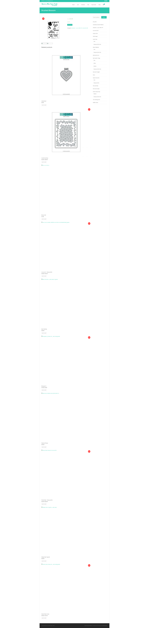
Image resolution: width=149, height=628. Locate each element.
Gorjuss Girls (95, 33)
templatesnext (104, 625)
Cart (78, 4)
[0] (103, 4)
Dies (94, 41)
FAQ (88, 4)
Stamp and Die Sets (97, 44)
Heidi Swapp (95, 36)
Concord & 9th (95, 30)
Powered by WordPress (88, 625)
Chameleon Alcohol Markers (98, 24)
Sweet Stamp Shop (96, 91)
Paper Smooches (96, 77)
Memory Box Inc (96, 55)
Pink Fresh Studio (96, 88)
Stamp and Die (96, 82)
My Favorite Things (96, 58)
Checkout (83, 4)
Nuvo (94, 74)
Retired (95, 66)
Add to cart (44, 276)
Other (95, 63)
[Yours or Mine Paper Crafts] (49, 4)
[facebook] (105, 1)
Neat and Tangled (96, 72)
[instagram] (106, 1)
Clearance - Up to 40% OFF (98, 27)
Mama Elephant (96, 47)
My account (94, 4)
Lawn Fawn (95, 39)
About (73, 4)
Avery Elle (95, 21)
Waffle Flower (95, 102)
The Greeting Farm (96, 99)
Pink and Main (95, 85)
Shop (99, 4)
